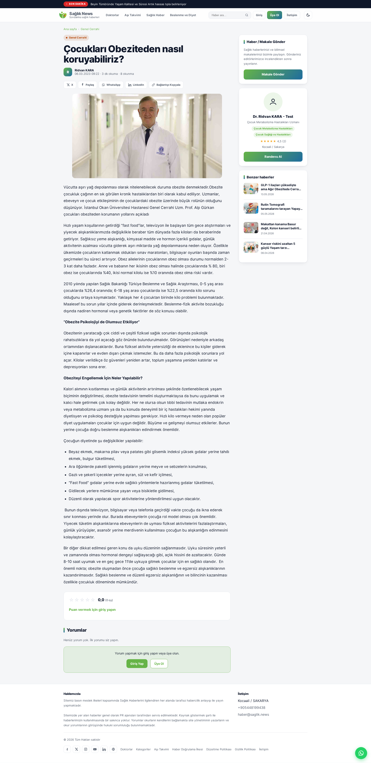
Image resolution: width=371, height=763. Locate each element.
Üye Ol (274, 15)
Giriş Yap (137, 663)
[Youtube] (95, 749)
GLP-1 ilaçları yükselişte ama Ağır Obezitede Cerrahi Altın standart (281, 187)
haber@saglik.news (253, 714)
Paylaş (90, 84)
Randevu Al (273, 157)
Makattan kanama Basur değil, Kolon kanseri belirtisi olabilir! (281, 226)
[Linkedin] (104, 749)
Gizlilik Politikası (245, 749)
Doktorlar (112, 15)
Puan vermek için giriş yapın (92, 609)
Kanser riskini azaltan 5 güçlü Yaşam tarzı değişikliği (278, 246)
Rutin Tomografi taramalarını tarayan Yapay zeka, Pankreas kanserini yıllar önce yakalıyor (280, 207)
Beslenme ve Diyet (183, 15)
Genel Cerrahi (90, 29)
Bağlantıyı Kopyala (168, 84)
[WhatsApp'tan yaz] (361, 753)
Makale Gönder (273, 74)
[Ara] (246, 15)
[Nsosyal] (113, 749)
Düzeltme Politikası (218, 749)
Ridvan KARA (84, 70)
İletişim (292, 15)
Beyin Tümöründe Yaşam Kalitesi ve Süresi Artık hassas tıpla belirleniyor (138, 4)
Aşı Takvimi (133, 15)
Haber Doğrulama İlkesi (187, 749)
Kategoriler (143, 749)
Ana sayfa (70, 29)
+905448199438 (251, 707)
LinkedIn (138, 84)
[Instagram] (85, 749)
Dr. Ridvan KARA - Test (273, 116)
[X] (76, 749)
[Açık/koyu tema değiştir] (308, 15)
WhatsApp (113, 84)
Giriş (259, 15)
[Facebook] (67, 749)
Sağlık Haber (155, 15)
